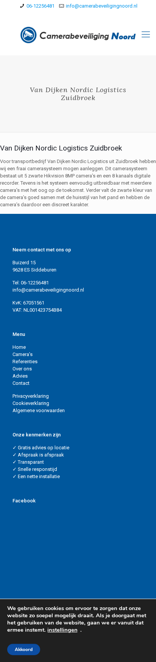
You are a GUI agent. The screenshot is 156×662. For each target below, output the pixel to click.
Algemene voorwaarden (38, 410)
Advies (20, 376)
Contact (21, 383)
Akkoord (24, 649)
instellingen (62, 629)
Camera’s (22, 354)
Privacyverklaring (30, 396)
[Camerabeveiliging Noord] (78, 34)
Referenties (24, 361)
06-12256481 (41, 6)
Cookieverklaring (30, 403)
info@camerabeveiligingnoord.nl (101, 6)
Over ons (22, 369)
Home (19, 347)
